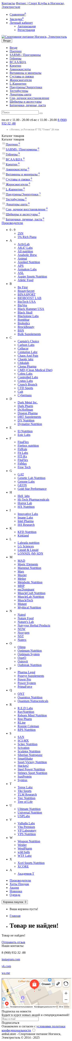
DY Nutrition (26, 420)
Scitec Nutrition (27, 744)
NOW (21, 629)
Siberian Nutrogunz (30, 755)
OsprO (22, 657)
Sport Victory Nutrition (32, 762)
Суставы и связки (22, 76)
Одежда (15, 895)
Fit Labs (23, 452)
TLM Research (27, 794)
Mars (21, 571)
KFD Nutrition (27, 532)
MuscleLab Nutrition (31, 596)
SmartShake (25, 758)
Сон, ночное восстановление (29, 98)
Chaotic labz (25, 359)
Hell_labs (24, 496)
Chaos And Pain (28, 355)
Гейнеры (15, 58)
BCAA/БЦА (18, 62)
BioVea (22, 305)
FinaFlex (23, 442)
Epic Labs (24, 434)
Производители (12, 223)
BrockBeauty (26, 327)
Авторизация (27, 26)
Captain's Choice (28, 341)
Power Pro (24, 679)
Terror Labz (25, 787)
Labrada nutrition (28, 542)
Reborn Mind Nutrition (32, 715)
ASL (21, 273)
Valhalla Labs (26, 823)
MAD (21, 560)
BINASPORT (27, 294)
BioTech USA (27, 301)
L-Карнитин (18, 83)
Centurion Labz (27, 352)
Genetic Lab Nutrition (31, 478)
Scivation (23, 747)
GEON (22, 485)
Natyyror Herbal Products (34, 625)
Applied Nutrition (29, 262)
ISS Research (26, 524)
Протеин (16, 51)
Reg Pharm (25, 719)
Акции (14, 887)
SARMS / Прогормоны (25, 55)
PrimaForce (25, 686)
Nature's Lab (26, 622)
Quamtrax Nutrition (30, 697)
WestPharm (25, 848)
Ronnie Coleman (28, 726)
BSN (21, 330)
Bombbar (23, 319)
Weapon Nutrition (29, 841)
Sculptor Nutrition (29, 751)
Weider (22, 845)
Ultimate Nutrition (29, 809)
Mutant (22, 604)
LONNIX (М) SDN (30, 553)
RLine (22, 722)
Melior (22, 578)
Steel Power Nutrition (31, 769)
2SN (20, 233)
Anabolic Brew (27, 255)
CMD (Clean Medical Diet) (35, 370)
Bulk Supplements (29, 334)
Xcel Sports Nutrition (31, 863)
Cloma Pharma (27, 366)
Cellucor (23, 348)
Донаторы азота (20, 94)
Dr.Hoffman (25, 409)
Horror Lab (25, 503)
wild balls (24, 852)
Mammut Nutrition (29, 568)
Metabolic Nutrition (30, 582)
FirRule (22, 449)
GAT (21, 474)
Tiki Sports (24, 791)
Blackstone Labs (28, 316)
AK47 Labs (25, 247)
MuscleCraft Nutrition (31, 593)
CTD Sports (25, 388)
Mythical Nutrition (29, 607)
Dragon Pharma (28, 413)
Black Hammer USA (31, 309)
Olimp (22, 647)
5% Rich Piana (27, 237)
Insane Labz (25, 517)
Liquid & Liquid (28, 550)
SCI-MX (23, 740)
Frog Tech (24, 467)
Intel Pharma (26, 521)
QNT (21, 693)
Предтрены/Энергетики (26, 87)
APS (21, 265)
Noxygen (23, 632)
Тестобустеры (19, 91)
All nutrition (25, 251)
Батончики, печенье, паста (28, 105)
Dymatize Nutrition (30, 424)
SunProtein (25, 776)
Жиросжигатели (21, 80)
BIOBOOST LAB (29, 298)
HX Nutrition (26, 506)
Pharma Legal (26, 672)
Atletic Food (25, 280)
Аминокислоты (20, 69)
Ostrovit (23, 661)
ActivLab (24, 244)
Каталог (13, 139)
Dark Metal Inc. (28, 402)
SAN (21, 737)
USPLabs (24, 816)
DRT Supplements (29, 416)
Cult (20, 391)
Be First (23, 287)
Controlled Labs (28, 377)
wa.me (6, 973)
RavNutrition (26, 711)
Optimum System (29, 654)
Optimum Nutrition (30, 650)
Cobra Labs (25, 373)
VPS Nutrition (27, 834)
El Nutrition (25, 431)
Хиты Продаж (19, 884)
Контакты (8, 3)
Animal (22, 258)
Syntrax (22, 780)
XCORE (23, 866)
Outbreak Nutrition (30, 665)
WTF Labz (25, 855)
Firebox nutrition (28, 445)
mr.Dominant (26, 589)
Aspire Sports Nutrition (32, 276)
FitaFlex (23, 460)
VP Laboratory (27, 830)
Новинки (16, 891)
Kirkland (23, 535)
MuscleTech (25, 600)
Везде (13, 47)
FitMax (22, 463)
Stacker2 (23, 765)
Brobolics (24, 323)
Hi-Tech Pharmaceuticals (33, 499)
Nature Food (26, 618)
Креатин (15, 65)
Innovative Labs (28, 514)
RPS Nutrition (27, 729)
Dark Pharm (25, 406)
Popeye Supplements (31, 675)
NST (21, 636)
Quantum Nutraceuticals (33, 701)
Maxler (22, 575)
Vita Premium (26, 827)
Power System (27, 683)
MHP (21, 586)
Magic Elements (28, 564)
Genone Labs (26, 481)
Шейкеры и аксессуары (26, 101)
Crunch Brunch (27, 384)
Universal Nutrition (30, 812)
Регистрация (26, 30)
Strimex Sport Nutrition (32, 773)
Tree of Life (25, 801)
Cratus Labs (25, 381)
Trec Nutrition (26, 798)
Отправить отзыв (13, 942)
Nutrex (22, 640)
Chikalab (23, 363)
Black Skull (25, 312)
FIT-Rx (22, 456)
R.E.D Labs (25, 708)
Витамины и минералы (25, 73)
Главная (15, 915)
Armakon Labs (27, 269)
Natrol (22, 614)
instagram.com (11, 959)
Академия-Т (26, 873)
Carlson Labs (26, 345)
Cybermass (25, 395)
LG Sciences (26, 546)
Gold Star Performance (32, 488)
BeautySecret (26, 291)
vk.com (6, 966)
